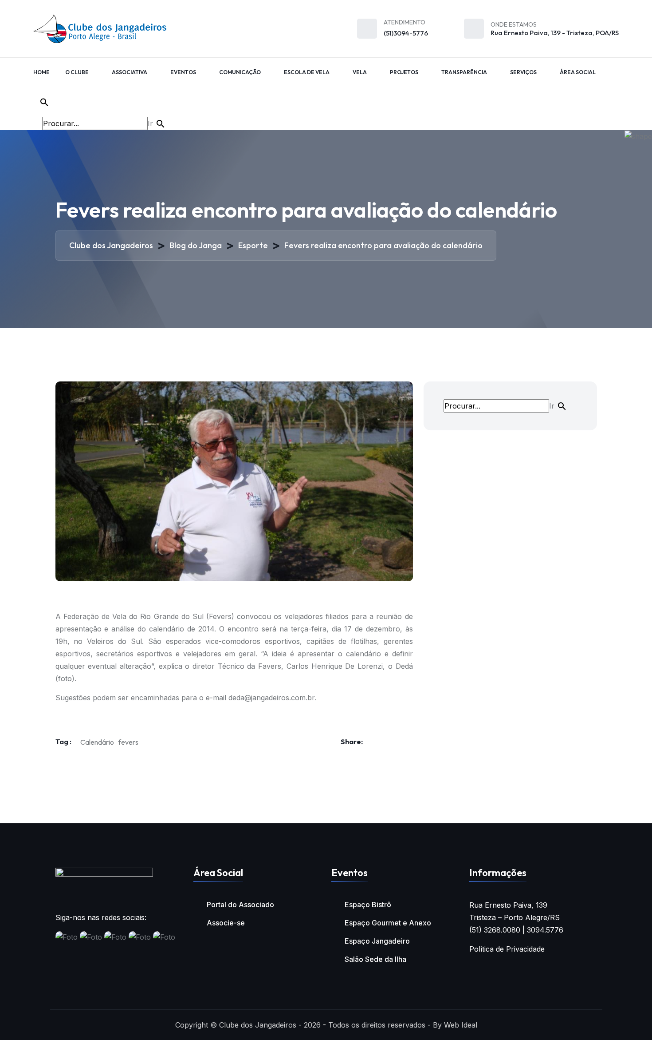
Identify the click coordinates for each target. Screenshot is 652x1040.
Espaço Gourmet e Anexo (388, 922)
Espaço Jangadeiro (377, 941)
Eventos (183, 72)
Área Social (578, 72)
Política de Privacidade (507, 949)
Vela (360, 72)
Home (41, 72)
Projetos (404, 72)
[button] (103, 102)
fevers (128, 742)
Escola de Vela (307, 72)
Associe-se (226, 922)
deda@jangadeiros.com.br (271, 697)
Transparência (464, 72)
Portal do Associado (240, 904)
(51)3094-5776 (406, 33)
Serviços (523, 72)
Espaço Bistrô (368, 904)
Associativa (129, 72)
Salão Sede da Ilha (375, 959)
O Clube (77, 72)
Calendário (97, 742)
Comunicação (240, 72)
